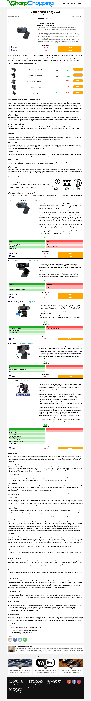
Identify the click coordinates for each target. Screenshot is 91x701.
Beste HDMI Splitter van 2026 (20, 670)
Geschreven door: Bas (14, 16)
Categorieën (66, 3)
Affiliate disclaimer (50, 685)
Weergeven (49, 18)
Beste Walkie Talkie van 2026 (71, 670)
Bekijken (69, 47)
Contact (80, 3)
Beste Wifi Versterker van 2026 (45, 670)
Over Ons (73, 3)
